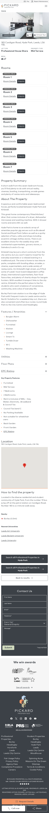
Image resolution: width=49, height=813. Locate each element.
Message (7, 628)
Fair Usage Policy (12, 758)
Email (6, 609)
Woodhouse (36, 753)
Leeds (12, 750)
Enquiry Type (8, 622)
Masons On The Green (36, 761)
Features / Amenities (13, 312)
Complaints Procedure (12, 767)
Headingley (12, 745)
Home (3, 11)
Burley (12, 742)
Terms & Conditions (36, 767)
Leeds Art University (10, 531)
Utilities (5, 357)
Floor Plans (7, 364)
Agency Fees (12, 764)
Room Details (9, 81)
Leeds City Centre (12, 753)
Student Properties (36, 736)
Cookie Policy (36, 770)
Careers (12, 770)
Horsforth (12, 748)
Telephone (8, 616)
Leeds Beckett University (12, 536)
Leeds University (8, 540)
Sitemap (36, 764)
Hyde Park (36, 745)
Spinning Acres (36, 758)
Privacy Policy (12, 761)
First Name (8, 597)
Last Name (8, 603)
